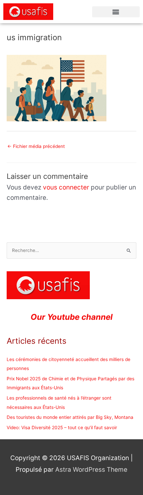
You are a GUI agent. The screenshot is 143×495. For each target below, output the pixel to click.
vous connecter (66, 187)
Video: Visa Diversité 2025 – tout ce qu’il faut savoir (62, 427)
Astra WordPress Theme (91, 469)
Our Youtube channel (72, 317)
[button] (116, 11)
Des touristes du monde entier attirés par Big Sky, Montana (70, 417)
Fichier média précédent (36, 146)
